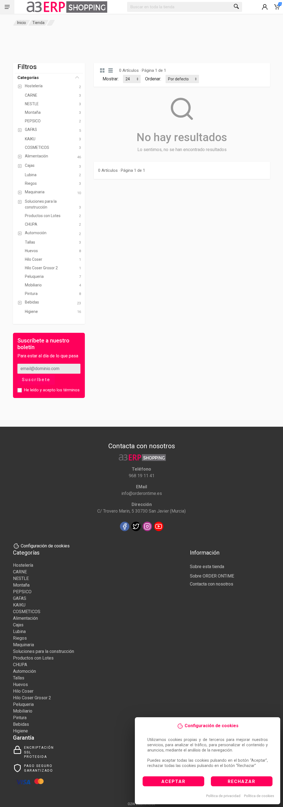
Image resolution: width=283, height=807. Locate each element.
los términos (68, 389)
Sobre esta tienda (207, 566)
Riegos (20, 638)
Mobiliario (22, 711)
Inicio (21, 22)
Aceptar (173, 781)
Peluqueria (23, 704)
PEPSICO (22, 591)
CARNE (20, 571)
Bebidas (21, 724)
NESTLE (21, 578)
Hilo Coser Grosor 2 (32, 697)
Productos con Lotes (33, 658)
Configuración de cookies (45, 545)
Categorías (28, 77)
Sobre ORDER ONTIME (212, 576)
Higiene (20, 731)
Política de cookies (259, 796)
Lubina (19, 631)
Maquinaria (23, 644)
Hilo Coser (23, 691)
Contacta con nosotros (211, 584)
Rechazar (241, 781)
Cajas (18, 624)
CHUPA (20, 664)
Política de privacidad (223, 796)
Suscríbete (36, 379)
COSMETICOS (26, 611)
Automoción (24, 671)
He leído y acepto (52, 389)
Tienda (38, 22)
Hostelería (23, 565)
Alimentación (25, 618)
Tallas (18, 678)
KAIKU (19, 605)
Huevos (20, 684)
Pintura (20, 717)
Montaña (21, 585)
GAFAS (19, 598)
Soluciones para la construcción (43, 651)
